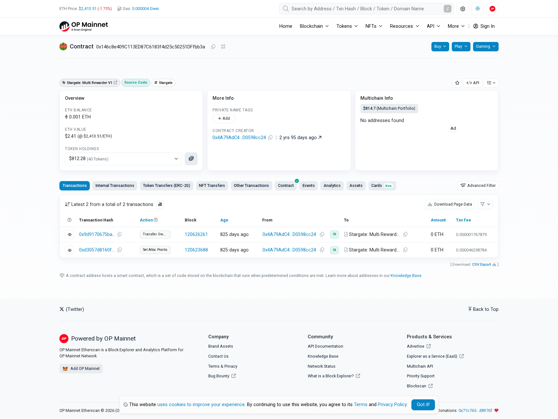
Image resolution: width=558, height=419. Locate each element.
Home (285, 26)
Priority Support (421, 375)
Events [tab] (309, 185)
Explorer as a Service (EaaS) (432, 356)
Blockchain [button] (311, 26)
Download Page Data (452, 204)
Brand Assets (220, 346)
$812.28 (88, 158)
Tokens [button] (344, 26)
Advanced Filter (481, 185)
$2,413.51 (88, 8)
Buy (437, 46)
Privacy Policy (392, 404)
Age (224, 220)
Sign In (487, 26)
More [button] (453, 26)
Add (226, 118)
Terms (214, 366)
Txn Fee (463, 220)
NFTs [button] (371, 26)
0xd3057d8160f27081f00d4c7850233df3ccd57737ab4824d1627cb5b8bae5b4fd (97, 250)
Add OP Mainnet (84, 368)
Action (146, 220)
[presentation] (286, 185)
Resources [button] (401, 26)
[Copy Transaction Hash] (119, 234)
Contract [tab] (286, 185)
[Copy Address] (213, 47)
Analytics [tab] (332, 185)
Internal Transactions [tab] (115, 185)
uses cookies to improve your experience (201, 404)
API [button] (430, 26)
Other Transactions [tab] (251, 185)
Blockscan (417, 385)
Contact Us (218, 356)
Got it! (423, 404)
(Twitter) (74, 309)
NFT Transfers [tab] (212, 185)
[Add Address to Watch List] (457, 83)
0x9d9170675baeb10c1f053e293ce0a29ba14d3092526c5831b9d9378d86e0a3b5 (97, 234)
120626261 (196, 234)
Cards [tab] (381, 185)
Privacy (230, 366)
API (476, 82)
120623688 (196, 250)
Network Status (322, 366)
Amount (438, 220)
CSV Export (481, 264)
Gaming (483, 46)
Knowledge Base (406, 275)
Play (458, 46)
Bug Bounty (218, 375)
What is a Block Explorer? (331, 375)
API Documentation (325, 346)
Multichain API (420, 366)
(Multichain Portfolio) (389, 108)
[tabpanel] (279, 226)
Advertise (416, 346)
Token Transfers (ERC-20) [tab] (166, 185)
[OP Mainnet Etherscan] (83, 26)
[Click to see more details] (191, 158)
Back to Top (486, 309)
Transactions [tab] (75, 185)
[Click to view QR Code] (223, 47)
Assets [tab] (356, 185)
